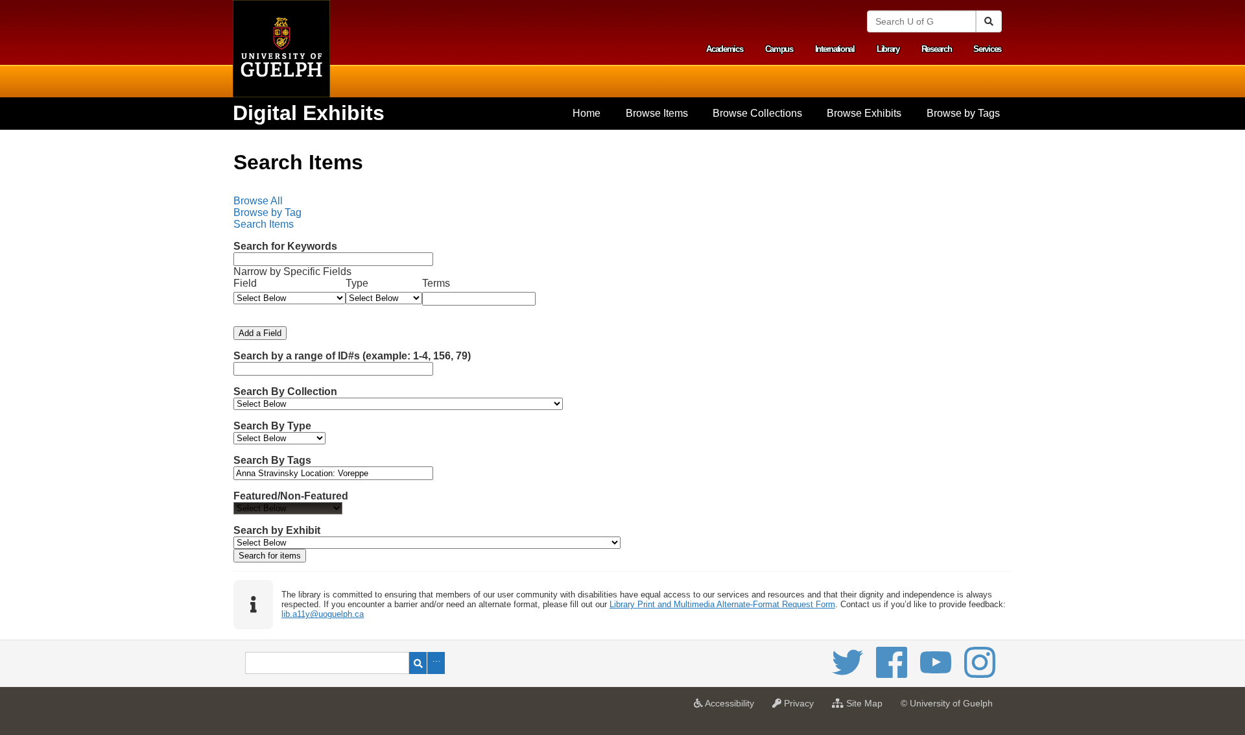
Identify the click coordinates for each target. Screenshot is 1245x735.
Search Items (263, 224)
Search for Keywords (285, 246)
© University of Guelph (947, 703)
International (835, 49)
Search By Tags (272, 460)
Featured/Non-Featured (290, 495)
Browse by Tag (267, 212)
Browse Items (657, 113)
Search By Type (272, 425)
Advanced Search (436, 663)
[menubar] (622, 212)
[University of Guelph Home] (281, 48)
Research (936, 49)
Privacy (800, 707)
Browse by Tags (963, 113)
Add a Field (260, 333)
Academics (724, 49)
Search (418, 663)
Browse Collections (757, 113)
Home (586, 113)
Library (888, 49)
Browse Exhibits (864, 113)
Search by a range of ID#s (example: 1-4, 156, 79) (352, 355)
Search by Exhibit (276, 530)
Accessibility (732, 707)
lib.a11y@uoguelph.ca (322, 614)
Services (987, 49)
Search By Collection (285, 391)
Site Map (866, 707)
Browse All (258, 200)
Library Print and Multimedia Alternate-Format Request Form (722, 604)
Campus (779, 49)
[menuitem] (586, 113)
